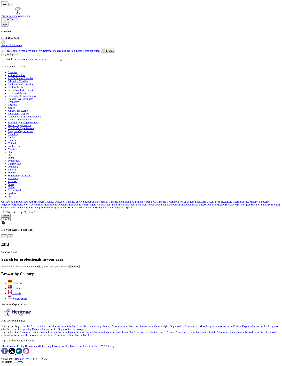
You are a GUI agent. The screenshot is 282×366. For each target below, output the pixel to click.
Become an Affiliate (35, 346)
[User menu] (2, 47)
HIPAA (101, 346)
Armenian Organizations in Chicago (38, 332)
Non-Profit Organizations (21, 128)
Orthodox (13, 166)
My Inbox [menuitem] (33, 50)
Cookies (65, 346)
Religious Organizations (20, 131)
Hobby (11, 187)
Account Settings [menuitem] (91, 50)
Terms (73, 346)
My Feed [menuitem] (6, 50)
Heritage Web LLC (25, 358)
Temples (12, 172)
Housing (12, 104)
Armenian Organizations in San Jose (73, 335)
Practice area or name (17, 59)
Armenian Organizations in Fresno (75, 332)
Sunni (11, 157)
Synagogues (14, 160)
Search (75, 266)
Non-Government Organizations (24, 116)
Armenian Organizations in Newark (235, 332)
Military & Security (18, 110)
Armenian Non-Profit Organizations (203, 326)
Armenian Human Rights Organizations (163, 326)
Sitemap (110, 346)
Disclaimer (82, 346)
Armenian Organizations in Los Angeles (154, 332)
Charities (12, 72)
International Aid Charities (21, 90)
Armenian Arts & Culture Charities (38, 326)
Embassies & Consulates (20, 99)
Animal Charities (16, 75)
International (14, 190)
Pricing (20, 346)
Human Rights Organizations (23, 122)
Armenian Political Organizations (239, 326)
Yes (4, 236)
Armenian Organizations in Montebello (196, 332)
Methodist (13, 143)
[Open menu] (4, 3)
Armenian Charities (66, 326)
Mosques (12, 149)
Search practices (9, 66)
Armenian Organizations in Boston (65, 329)
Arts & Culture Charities (20, 78)
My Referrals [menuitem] (45, 50)
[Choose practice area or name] (60, 60)
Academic (13, 178)
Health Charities (16, 87)
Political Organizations (19, 125)
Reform (12, 169)
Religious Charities (17, 93)
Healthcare (13, 101)
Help (48, 346)
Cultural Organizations (19, 119)
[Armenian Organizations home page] (17, 13)
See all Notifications (11, 45)
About (4, 346)
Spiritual (12, 193)
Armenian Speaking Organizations (29, 329)
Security (92, 346)
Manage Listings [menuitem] (61, 50)
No (10, 236)
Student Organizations (19, 175)
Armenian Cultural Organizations (94, 326)
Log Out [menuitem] (110, 51)
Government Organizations (22, 96)
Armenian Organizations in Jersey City (113, 332)
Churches (13, 134)
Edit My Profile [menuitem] (19, 50)
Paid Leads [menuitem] (76, 50)
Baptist (11, 137)
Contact (12, 346)
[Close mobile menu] (10, 4)
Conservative (14, 163)
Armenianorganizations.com (15, 16)
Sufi (10, 154)
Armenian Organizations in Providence (34, 335)
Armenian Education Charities (127, 326)
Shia (10, 152)
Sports (11, 196)
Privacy (56, 346)
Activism (12, 181)
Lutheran (12, 140)
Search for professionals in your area (20, 266)
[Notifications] (4, 24)
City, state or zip (14, 212)
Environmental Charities (20, 84)
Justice (11, 107)
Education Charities (18, 81)
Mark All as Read (11, 38)
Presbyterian (14, 146)
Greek (11, 184)
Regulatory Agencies (18, 113)
